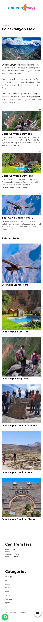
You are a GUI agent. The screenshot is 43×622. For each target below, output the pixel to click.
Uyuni (7, 603)
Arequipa (5, 26)
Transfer (8, 595)
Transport (9, 599)
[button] (5, 617)
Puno (7, 591)
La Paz (8, 588)
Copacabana (10, 580)
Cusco (7, 584)
